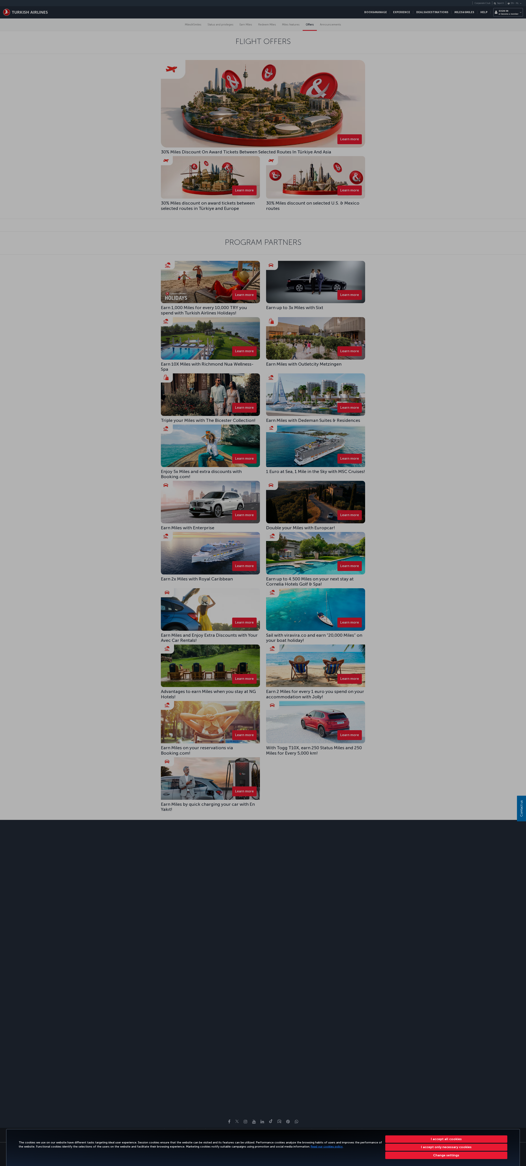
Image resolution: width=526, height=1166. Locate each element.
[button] (446, 1155)
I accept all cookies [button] (446, 1139)
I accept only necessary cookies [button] (446, 1147)
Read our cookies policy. (327, 1146)
